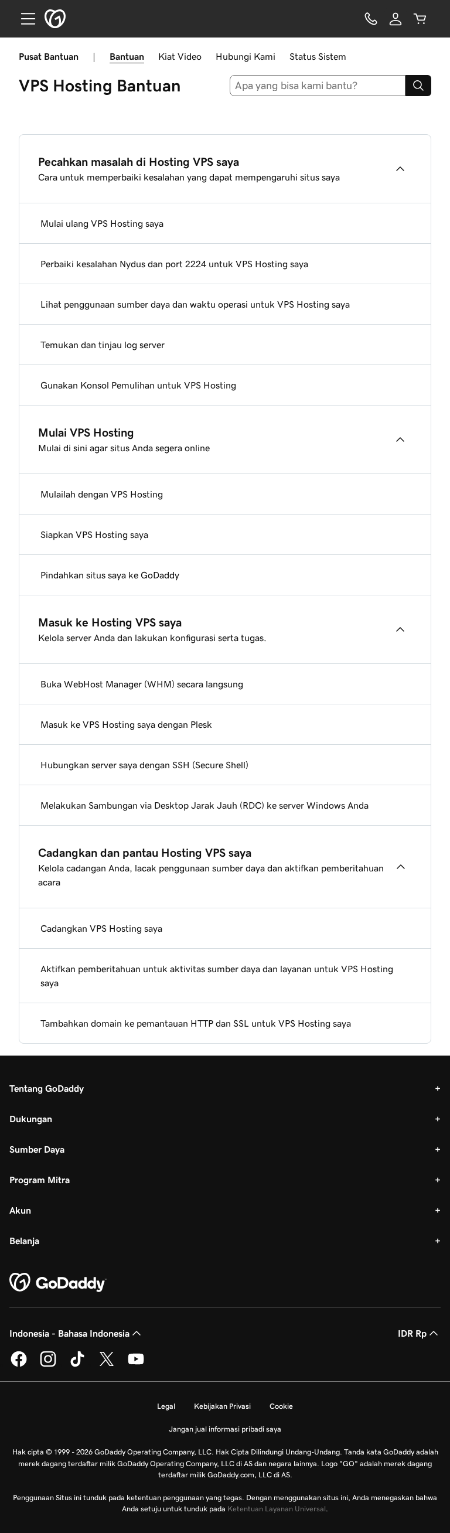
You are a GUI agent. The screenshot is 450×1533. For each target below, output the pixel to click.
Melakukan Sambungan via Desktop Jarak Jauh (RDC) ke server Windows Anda (204, 805)
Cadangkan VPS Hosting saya (101, 928)
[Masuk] (395, 19)
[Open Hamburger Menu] (23, 18)
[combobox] (318, 85)
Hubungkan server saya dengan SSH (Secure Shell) (144, 764)
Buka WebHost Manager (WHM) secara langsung (141, 684)
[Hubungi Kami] (371, 19)
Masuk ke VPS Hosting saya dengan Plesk (126, 724)
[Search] (418, 85)
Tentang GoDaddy (46, 1088)
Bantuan (127, 56)
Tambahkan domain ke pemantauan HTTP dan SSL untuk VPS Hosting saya (195, 1023)
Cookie (281, 1406)
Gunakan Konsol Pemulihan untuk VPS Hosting (138, 385)
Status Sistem (317, 56)
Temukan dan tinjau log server (102, 344)
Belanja (24, 1240)
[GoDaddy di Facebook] (18, 1365)
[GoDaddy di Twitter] (106, 1365)
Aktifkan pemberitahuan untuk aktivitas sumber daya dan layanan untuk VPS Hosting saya (216, 975)
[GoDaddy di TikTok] (77, 1365)
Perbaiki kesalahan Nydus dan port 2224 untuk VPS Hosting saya (174, 263)
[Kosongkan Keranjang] (420, 19)
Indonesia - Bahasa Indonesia (69, 1333)
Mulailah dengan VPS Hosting (101, 494)
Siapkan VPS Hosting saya (94, 534)
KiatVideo (180, 56)
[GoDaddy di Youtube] (136, 1365)
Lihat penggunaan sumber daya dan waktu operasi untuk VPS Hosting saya (195, 304)
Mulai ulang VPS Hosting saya (101, 223)
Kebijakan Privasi (222, 1406)
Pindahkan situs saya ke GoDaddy (109, 575)
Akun (20, 1210)
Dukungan (30, 1118)
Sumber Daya (36, 1149)
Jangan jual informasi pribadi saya (225, 1429)
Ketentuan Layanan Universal (276, 1508)
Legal (166, 1406)
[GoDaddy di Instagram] (48, 1365)
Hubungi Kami (245, 56)
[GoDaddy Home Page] (58, 1283)
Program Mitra (39, 1179)
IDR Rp (412, 1333)
